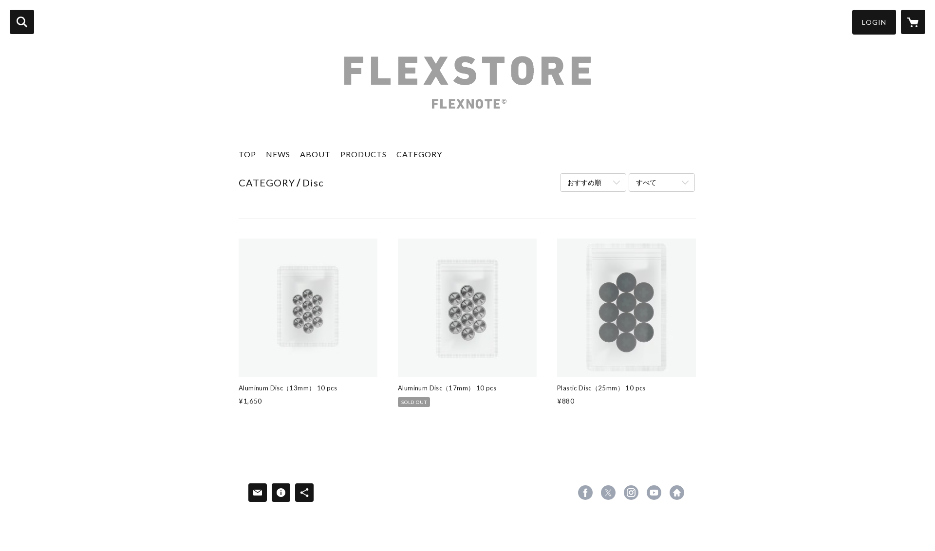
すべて (646, 182)
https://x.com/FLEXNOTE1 (608, 492)
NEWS (278, 154)
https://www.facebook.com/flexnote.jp (585, 492)
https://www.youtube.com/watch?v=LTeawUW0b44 (654, 492)
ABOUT (315, 154)
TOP (247, 154)
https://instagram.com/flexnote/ (631, 492)
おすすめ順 (584, 182)
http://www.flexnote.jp (677, 492)
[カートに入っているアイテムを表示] (913, 22)
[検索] (22, 22)
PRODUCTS (363, 154)
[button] (874, 22)
